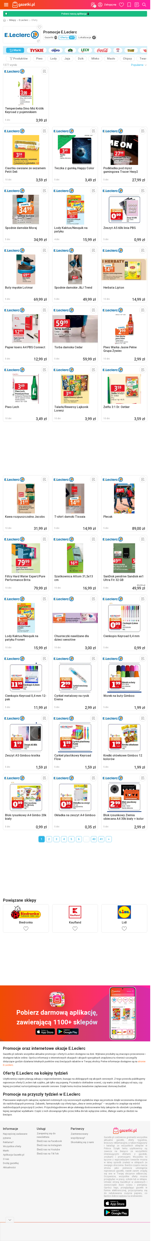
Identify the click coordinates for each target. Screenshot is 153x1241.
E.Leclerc (23, 20)
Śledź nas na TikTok (48, 1153)
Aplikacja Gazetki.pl (13, 1154)
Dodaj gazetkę (11, 1163)
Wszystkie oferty (12, 1146)
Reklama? (8, 1142)
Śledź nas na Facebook (49, 1141)
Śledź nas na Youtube (48, 1149)
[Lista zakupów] (137, 5)
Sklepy (12, 20)
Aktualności (9, 1167)
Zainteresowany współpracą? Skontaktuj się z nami (82, 1138)
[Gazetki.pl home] (24, 4)
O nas (6, 1159)
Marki (6, 1150)
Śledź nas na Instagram (49, 1145)
